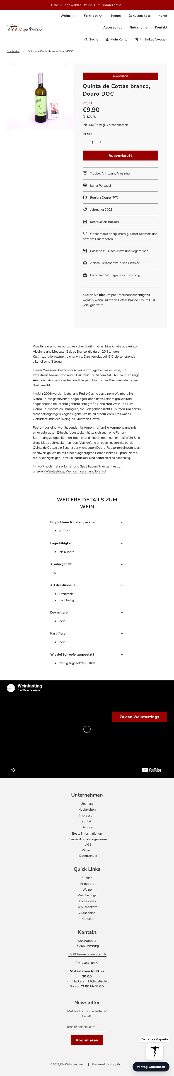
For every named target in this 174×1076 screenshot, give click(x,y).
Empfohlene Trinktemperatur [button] (72, 522)
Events (116, 16)
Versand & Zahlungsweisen (88, 839)
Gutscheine (138, 27)
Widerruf (88, 850)
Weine (87, 889)
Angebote (87, 884)
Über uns (87, 804)
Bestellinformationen (87, 833)
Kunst (162, 16)
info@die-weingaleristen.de (87, 954)
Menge (88, 134)
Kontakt (161, 27)
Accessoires (112, 27)
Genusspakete (139, 16)
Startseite (13, 51)
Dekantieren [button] (60, 612)
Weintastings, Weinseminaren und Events (75, 471)
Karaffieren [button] (59, 633)
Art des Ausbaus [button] (62, 585)
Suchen (87, 878)
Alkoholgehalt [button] (61, 564)
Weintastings (87, 895)
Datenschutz (88, 855)
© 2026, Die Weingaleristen (67, 1064)
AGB (88, 844)
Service (87, 827)
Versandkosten (117, 125)
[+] (100, 142)
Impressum (87, 815)
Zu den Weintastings (139, 717)
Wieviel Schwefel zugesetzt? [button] (72, 654)
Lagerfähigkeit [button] (61, 543)
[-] (84, 142)
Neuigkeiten (87, 809)
